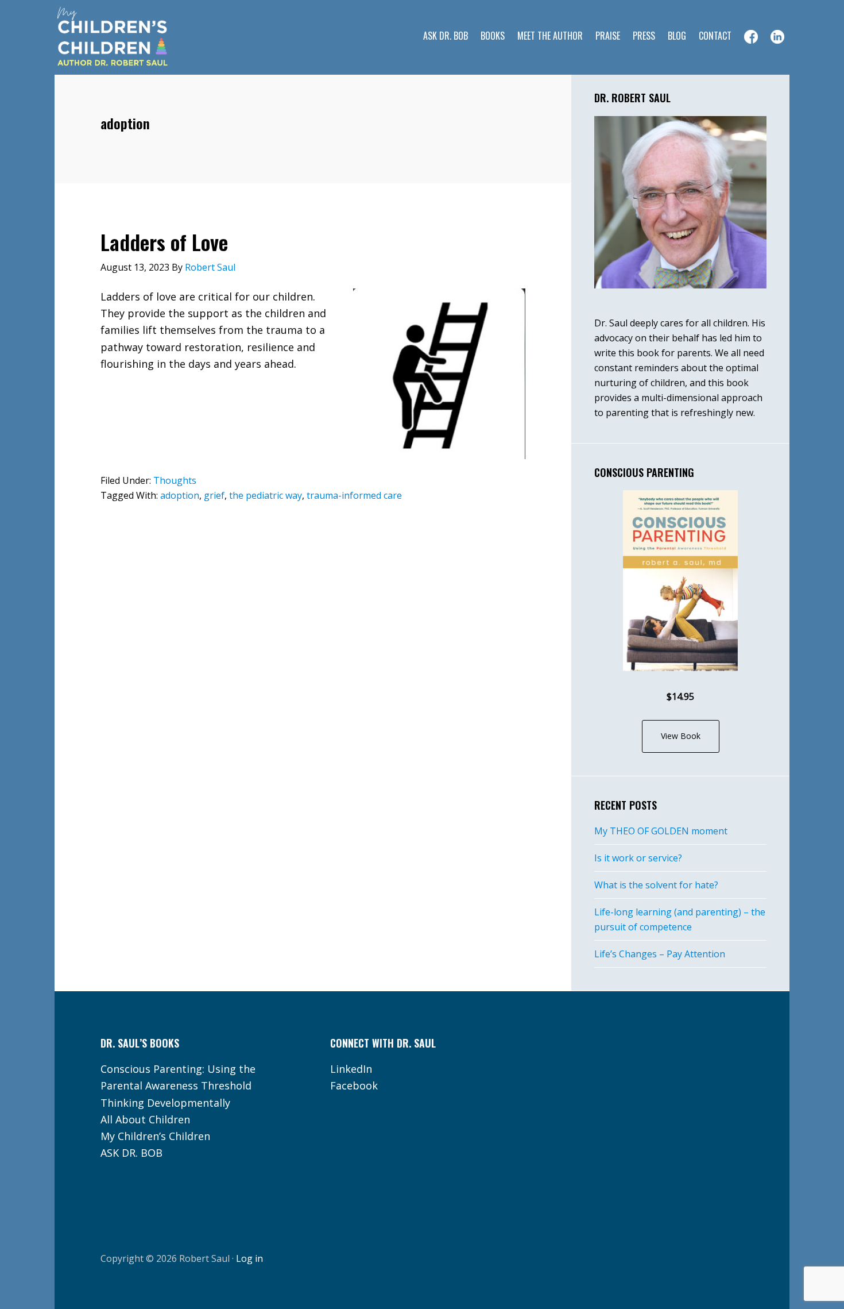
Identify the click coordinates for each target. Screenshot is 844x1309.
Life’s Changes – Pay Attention (659, 954)
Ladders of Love (164, 241)
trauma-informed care (354, 495)
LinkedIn (351, 1069)
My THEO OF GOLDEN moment (660, 831)
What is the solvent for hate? (656, 885)
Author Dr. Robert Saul (146, 37)
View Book (680, 735)
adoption (179, 495)
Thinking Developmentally (165, 1103)
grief (214, 495)
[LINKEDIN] (777, 37)
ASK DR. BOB (131, 1153)
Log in (249, 1258)
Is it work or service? (638, 858)
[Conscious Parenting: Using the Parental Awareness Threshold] (680, 580)
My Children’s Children (155, 1136)
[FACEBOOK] (751, 37)
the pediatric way (265, 495)
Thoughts (174, 480)
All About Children (145, 1119)
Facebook (354, 1085)
